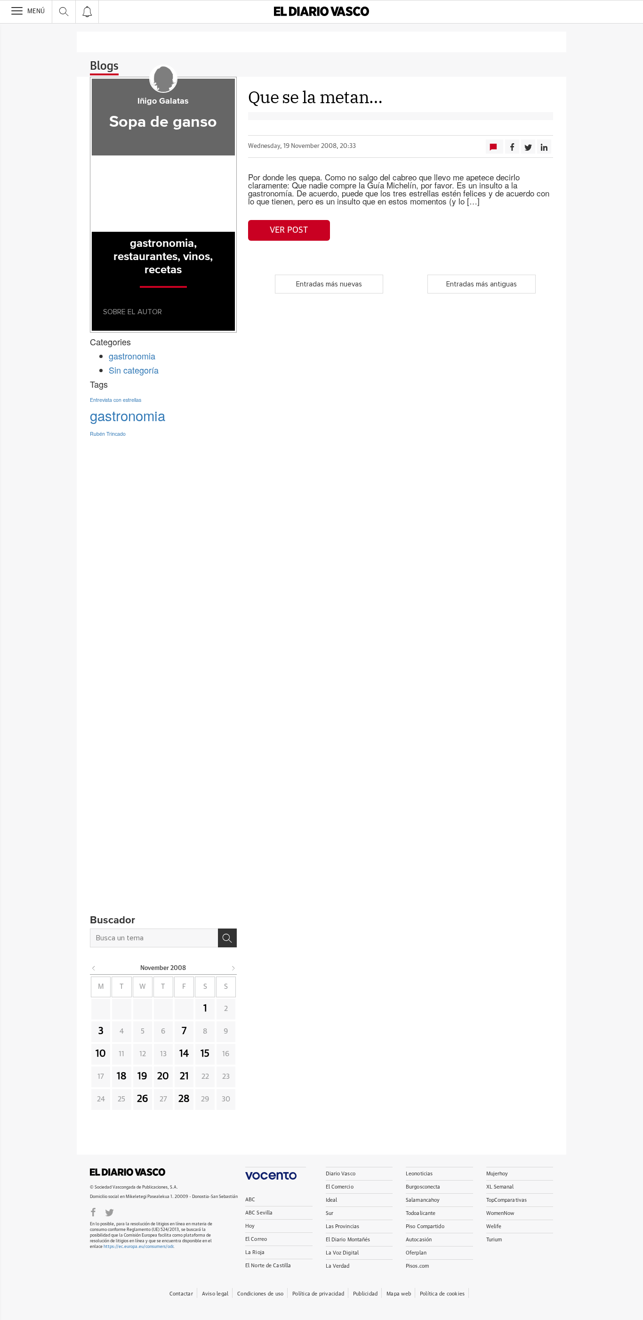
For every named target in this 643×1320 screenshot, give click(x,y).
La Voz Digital (342, 1252)
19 (142, 1076)
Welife (494, 1226)
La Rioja (255, 1252)
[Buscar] (227, 938)
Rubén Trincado (108, 433)
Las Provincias (343, 1226)
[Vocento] (275, 1173)
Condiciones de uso (260, 1293)
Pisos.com (417, 1266)
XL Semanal (500, 1187)
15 (205, 1054)
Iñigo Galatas (163, 101)
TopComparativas (506, 1200)
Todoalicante (420, 1213)
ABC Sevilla (259, 1212)
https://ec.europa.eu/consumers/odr (138, 1247)
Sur (329, 1213)
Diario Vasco (340, 1173)
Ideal (332, 1200)
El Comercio (340, 1187)
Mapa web (398, 1293)
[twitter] (109, 1211)
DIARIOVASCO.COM (127, 1172)
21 (184, 1076)
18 (122, 1076)
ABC (250, 1199)
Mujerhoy (497, 1173)
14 (184, 1054)
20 (163, 1076)
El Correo (256, 1239)
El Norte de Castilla (268, 1265)
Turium (494, 1239)
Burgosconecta (423, 1187)
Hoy (250, 1226)
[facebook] (93, 1211)
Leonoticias (419, 1173)
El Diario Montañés (348, 1239)
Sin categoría (134, 370)
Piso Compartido (425, 1226)
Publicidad (365, 1293)
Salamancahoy (423, 1200)
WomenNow (500, 1213)
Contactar (181, 1293)
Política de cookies (442, 1293)
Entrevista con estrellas (115, 399)
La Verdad (338, 1266)
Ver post (289, 230)
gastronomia (132, 356)
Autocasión (419, 1239)
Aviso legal (215, 1293)
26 (142, 1099)
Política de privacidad (318, 1293)
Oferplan (416, 1252)
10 (101, 1054)
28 (184, 1099)
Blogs (104, 66)
